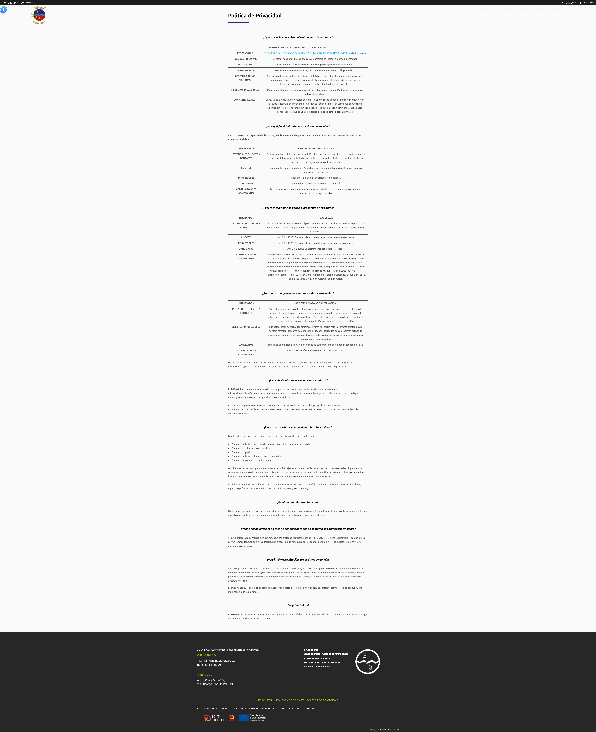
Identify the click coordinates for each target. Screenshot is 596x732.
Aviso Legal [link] (265, 700)
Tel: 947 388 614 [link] (577, 2)
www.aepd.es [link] (300, 488)
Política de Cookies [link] (290, 700)
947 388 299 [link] (211, 680)
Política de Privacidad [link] (323, 700)
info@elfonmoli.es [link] (356, 53)
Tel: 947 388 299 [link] (18, 2)
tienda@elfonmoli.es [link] (215, 684)
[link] (3, 10)
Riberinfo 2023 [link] (389, 729)
